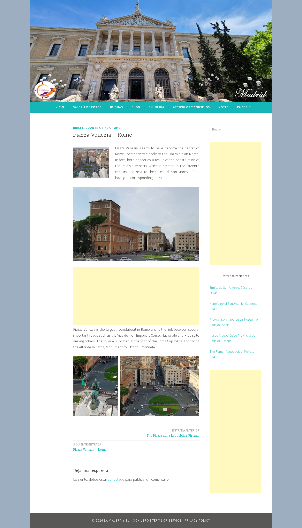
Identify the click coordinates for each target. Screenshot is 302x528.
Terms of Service (166, 520)
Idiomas (116, 107)
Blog (136, 107)
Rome (116, 128)
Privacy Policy (197, 520)
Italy (106, 128)
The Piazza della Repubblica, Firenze (173, 433)
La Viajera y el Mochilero (126, 520)
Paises (242, 107)
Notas (223, 107)
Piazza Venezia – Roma (90, 447)
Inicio (59, 107)
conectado (116, 479)
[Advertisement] (136, 296)
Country (92, 128)
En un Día (156, 107)
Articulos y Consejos (191, 107)
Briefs (78, 128)
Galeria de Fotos (87, 107)
